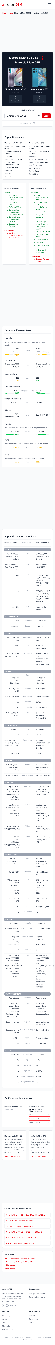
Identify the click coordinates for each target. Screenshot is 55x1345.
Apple (4, 1319)
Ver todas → (7, 1329)
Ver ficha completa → (12, 1156)
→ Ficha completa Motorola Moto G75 (18, 1262)
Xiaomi (5, 1322)
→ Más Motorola (10, 1265)
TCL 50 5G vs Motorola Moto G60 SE (20, 1226)
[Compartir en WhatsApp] (34, 123)
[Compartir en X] (30, 123)
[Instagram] (7, 1305)
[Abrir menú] (49, 4)
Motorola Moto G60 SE (15, 89)
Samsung (6, 1315)
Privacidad (33, 1319)
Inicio (4, 13)
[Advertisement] (27, 295)
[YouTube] (11, 1305)
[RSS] (15, 1305)
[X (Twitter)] (3, 1305)
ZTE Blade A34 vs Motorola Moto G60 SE (21, 1243)
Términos (33, 1322)
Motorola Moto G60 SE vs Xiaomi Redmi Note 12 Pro (25, 1215)
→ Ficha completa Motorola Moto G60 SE (19, 1259)
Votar (46, 116)
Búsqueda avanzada (38, 1297)
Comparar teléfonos (37, 1293)
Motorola (6, 1326)
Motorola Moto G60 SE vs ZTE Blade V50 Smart (24, 1232)
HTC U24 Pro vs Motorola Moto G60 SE (21, 1238)
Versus (10, 13)
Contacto (33, 1315)
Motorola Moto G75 (39, 89)
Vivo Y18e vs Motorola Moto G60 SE (19, 1221)
